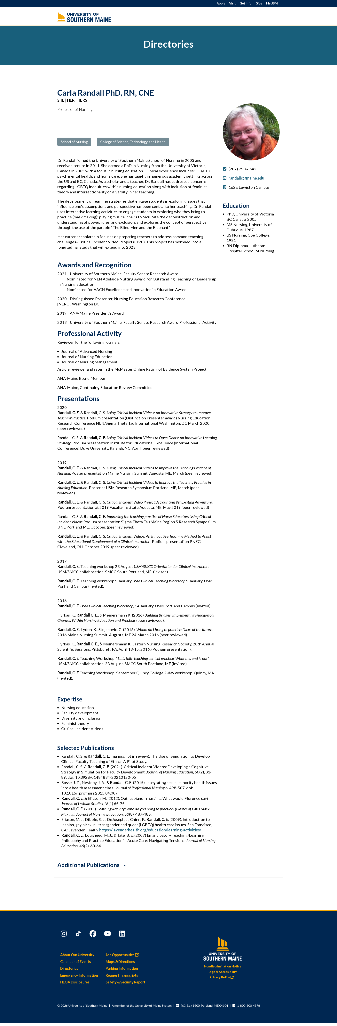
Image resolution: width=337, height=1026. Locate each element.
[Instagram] (64, 934)
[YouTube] (108, 934)
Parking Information (122, 968)
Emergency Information (79, 975)
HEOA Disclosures (75, 982)
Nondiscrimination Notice (222, 966)
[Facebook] (93, 934)
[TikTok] (79, 934)
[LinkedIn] (123, 934)
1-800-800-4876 (248, 1005)
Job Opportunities (120, 955)
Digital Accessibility (222, 971)
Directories (69, 968)
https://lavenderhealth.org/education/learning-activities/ (150, 830)
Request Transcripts (122, 975)
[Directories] (92, 17)
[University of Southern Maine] (222, 947)
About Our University (77, 955)
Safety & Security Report (125, 982)
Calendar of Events (75, 961)
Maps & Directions (120, 961)
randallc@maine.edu (246, 178)
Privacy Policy (220, 977)
